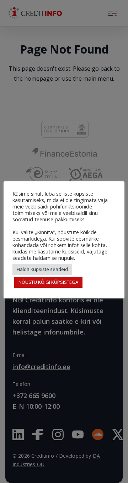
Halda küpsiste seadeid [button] (42, 269)
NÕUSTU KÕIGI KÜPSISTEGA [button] (48, 282)
